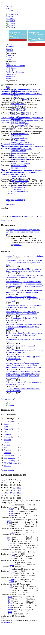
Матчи (8, 202)
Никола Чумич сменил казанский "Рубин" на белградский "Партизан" (24, 351)
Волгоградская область (20, 144)
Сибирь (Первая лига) (20, 123)
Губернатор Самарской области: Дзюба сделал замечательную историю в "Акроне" (25, 276)
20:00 (10, 511)
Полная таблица (7, 470)
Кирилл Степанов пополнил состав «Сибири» (25, 256)
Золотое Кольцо (17, 106)
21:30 (9, 524)
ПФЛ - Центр (16, 95)
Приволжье (15, 117)
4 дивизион (10, 79)
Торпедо (32, 41)
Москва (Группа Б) (18, 110)
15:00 (10, 509)
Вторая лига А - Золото (15, 66)
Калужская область (18, 151)
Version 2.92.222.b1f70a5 (33, 216)
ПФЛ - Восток (11, 74)
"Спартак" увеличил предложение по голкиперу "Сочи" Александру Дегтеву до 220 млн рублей (25, 299)
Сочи (6, 432)
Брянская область (18, 140)
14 (14, 490)
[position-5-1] (6, 221)
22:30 (12, 533)
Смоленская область (19, 183)
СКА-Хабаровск (10, 463)
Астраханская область (20, 134)
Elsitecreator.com (6, 622)
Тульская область (17, 189)
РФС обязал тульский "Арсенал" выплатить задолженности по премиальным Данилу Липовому (24, 326)
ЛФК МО (10, 193)
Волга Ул (7, 453)
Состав (9, 198)
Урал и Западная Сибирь (21, 125)
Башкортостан (16, 136)
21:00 (12, 530)
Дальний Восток (17, 104)
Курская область (17, 157)
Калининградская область (21, 149)
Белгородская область (19, 138)
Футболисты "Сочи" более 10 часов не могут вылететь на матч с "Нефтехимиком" (24, 334)
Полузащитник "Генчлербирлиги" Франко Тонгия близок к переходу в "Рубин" (23, 306)
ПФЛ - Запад (16, 91)
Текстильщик (9, 458)
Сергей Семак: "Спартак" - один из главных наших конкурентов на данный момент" (24, 291)
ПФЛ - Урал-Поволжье (15, 72)
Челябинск (8, 450)
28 (14, 495)
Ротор (6, 442)
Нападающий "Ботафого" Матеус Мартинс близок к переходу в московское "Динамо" (23, 270)
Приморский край (18, 168)
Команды (9, 8)
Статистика (10, 204)
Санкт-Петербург (18, 179)
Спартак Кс (8, 437)
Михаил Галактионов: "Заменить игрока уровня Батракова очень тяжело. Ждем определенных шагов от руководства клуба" (24, 365)
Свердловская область (20, 181)
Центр (13, 127)
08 (18, 488)
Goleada (4, 618)
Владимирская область (20, 142)
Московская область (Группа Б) (23, 114)
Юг (12, 129)
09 (20, 488)
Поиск (8, 59)
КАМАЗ (7, 466)
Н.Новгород (9, 421)
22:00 (9, 526)
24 (2, 495)
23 (20, 493)
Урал (6, 427)
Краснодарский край (19, 153)
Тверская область (18, 187)
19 (7, 493)
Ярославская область (19, 191)
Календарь (10, 46)
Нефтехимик (9, 455)
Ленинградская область (20, 159)
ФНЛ (8, 64)
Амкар (23, 34)
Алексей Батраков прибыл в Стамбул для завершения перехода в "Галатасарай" (22, 313)
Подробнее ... (16, 245)
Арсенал (7, 440)
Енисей (7, 445)
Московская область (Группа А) (23, 112)
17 (2, 493)
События (9, 10)
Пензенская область (19, 166)
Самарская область (18, 176)
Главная (9, 6)
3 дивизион (10, 76)
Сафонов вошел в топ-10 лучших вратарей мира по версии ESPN (23, 383)
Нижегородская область (20, 164)
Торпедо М (8, 429)
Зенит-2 (22, 37)
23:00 (12, 505)
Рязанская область (18, 174)
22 (18, 493)
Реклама (9, 57)
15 (18, 490)
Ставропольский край (20, 185)
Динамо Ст (40, 36)
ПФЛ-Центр (11, 68)
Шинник (7, 434)
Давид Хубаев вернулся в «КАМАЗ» (21, 346)
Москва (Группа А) (18, 108)
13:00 (9, 537)
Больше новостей (8, 399)
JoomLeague (17, 216)
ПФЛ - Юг (10, 70)
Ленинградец (9, 461)
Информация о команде (15, 200)
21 (14, 493)
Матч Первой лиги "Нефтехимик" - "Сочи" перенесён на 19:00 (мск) (23, 319)
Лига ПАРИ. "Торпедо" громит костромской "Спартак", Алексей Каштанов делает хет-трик (24, 262)
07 (14, 488)
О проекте (10, 55)
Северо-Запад (16, 119)
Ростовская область (18, 172)
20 (11, 493)
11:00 (9, 520)
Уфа (5, 447)
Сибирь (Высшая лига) (20, 121)
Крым (13, 155)
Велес (6, 424)
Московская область (19, 161)
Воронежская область (19, 146)
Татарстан (15, 170)
